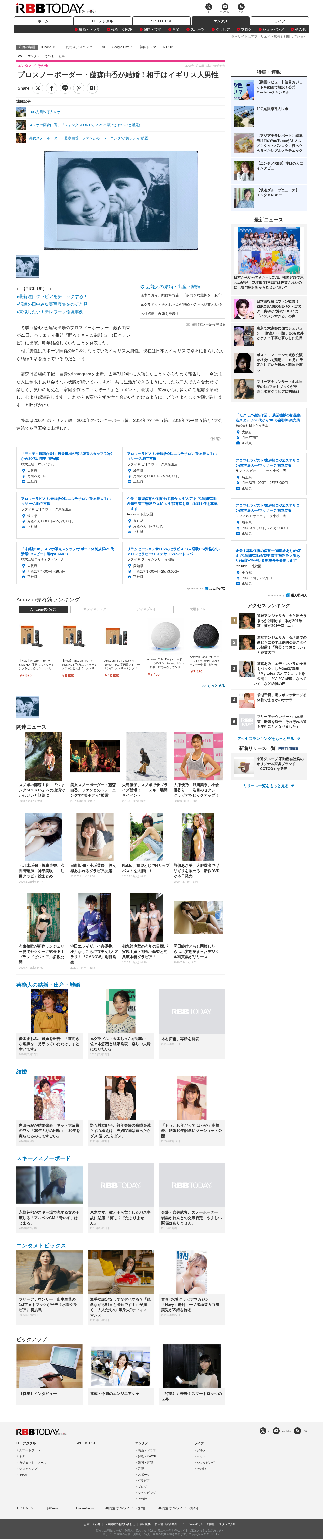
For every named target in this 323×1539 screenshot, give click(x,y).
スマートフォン (29, 1450)
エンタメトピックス (41, 1245)
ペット (201, 1456)
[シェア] (51, 88)
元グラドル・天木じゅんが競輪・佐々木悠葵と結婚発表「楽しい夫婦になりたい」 (205, 305)
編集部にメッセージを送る (208, 324)
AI (103, 47)
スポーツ (198, 29)
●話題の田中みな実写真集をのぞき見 (52, 304)
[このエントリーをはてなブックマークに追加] (92, 88)
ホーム (43, 21)
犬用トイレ (198, 609)
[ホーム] (19, 56)
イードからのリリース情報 (198, 1524)
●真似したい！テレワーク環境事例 (49, 312)
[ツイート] (37, 88)
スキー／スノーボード (43, 1158)
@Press (53, 1508)
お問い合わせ (92, 1524)
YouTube (286, 1431)
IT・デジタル (102, 21)
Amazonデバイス (43, 609)
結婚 (21, 1071)
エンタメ (220, 21)
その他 (300, 29)
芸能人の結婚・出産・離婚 (173, 286)
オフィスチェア (94, 609)
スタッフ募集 (227, 1524)
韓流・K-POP (121, 29)
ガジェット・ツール (32, 1462)
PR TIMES (25, 1508)
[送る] (65, 88)
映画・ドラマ (89, 29)
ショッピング (273, 29)
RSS (305, 1431)
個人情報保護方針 (166, 1524)
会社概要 (145, 1524)
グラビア (223, 29)
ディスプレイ (146, 609)
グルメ (201, 1450)
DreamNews (85, 1508)
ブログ (246, 29)
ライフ (280, 21)
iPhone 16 (48, 47)
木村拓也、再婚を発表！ (159, 314)
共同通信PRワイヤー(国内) (125, 1508)
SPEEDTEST (161, 21)
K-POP (168, 47)
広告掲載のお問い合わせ (120, 1524)
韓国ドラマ (148, 47)
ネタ (22, 1456)
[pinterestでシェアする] (78, 88)
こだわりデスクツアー (79, 47)
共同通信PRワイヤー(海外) (178, 1508)
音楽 (175, 29)
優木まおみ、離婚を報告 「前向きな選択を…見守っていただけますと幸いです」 (205, 295)
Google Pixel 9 (122, 47)
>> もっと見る (213, 686)
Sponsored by (194, 588)
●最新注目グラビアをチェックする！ (52, 296)
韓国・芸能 (152, 29)
